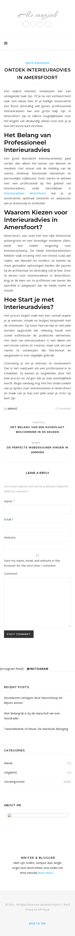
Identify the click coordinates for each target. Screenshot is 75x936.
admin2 (12, 408)
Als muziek (37, 14)
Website (10, 537)
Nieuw (8, 763)
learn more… (46, 873)
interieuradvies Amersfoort (25, 193)
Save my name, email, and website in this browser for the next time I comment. (32, 562)
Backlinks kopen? (50, 904)
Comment (10, 573)
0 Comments (63, 408)
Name (9, 501)
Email (9, 519)
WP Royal (43, 909)
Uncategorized (37, 63)
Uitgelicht (10, 772)
